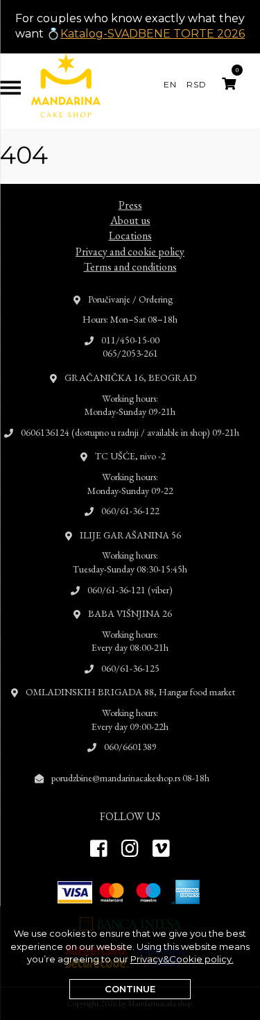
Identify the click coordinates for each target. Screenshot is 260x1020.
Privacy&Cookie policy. (182, 958)
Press (130, 205)
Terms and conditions (130, 267)
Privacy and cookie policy (130, 251)
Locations (130, 235)
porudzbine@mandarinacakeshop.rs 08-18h (130, 778)
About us (130, 220)
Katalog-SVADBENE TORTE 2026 (152, 33)
